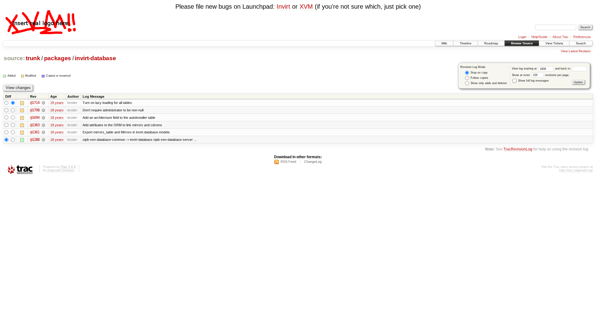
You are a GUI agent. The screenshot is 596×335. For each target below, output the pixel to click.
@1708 (34, 110)
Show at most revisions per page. (541, 75)
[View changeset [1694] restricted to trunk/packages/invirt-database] (43, 117)
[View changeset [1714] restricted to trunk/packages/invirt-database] (43, 102)
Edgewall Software (60, 170)
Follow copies (479, 77)
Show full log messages (533, 80)
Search (581, 43)
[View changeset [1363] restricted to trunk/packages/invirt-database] (43, 125)
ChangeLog (313, 161)
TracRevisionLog (517, 149)
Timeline (466, 43)
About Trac (560, 36)
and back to (563, 68)
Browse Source (522, 43)
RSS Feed (288, 161)
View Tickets (554, 43)
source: (14, 58)
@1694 (34, 117)
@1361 (34, 132)
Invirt (283, 6)
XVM (306, 6)
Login (522, 36)
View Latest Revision (576, 51)
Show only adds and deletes (488, 83)
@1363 (34, 125)
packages (57, 58)
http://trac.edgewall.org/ (576, 170)
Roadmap (491, 43)
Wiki (444, 43)
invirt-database (95, 58)
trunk (33, 58)
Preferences (582, 36)
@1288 (34, 139)
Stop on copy (479, 72)
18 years (57, 103)
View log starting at (525, 68)
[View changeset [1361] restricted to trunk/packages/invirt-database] (43, 132)
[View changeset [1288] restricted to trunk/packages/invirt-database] (43, 139)
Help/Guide (539, 36)
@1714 (34, 102)
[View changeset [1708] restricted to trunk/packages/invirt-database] (43, 110)
